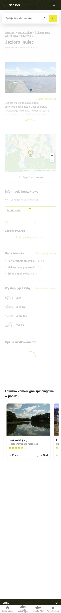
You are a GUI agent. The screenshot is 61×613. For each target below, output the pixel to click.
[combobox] (26, 18)
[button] (31, 90)
